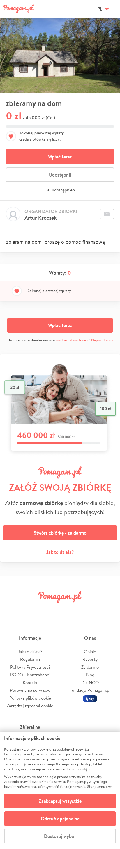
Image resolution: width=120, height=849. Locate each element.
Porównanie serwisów (30, 690)
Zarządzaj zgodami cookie (30, 705)
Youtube (109, 610)
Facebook (11, 610)
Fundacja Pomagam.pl (90, 690)
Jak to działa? (60, 552)
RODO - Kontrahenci (30, 674)
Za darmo (90, 667)
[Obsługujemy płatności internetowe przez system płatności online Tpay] (90, 698)
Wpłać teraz (60, 156)
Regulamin (30, 659)
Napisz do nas (102, 340)
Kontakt (30, 682)
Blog (90, 674)
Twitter (30, 610)
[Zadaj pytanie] (107, 214)
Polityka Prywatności (30, 667)
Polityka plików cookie (30, 698)
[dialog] (60, 790)
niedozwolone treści (72, 340)
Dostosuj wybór (60, 836)
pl (99, 9)
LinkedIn (70, 610)
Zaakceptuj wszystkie (60, 801)
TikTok (89, 610)
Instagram (50, 610)
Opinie (90, 651)
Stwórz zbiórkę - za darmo (60, 533)
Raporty (90, 659)
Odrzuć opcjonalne (60, 818)
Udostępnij (60, 175)
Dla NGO (90, 682)
